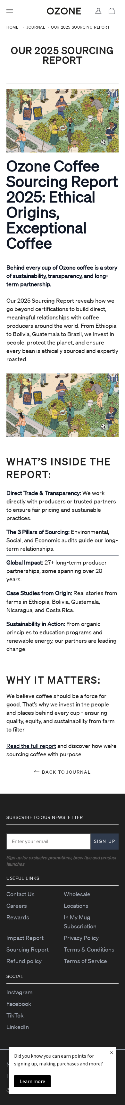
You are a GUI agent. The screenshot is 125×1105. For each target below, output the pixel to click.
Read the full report (31, 745)
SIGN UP (104, 841)
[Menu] (11, 11)
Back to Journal (66, 772)
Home (12, 27)
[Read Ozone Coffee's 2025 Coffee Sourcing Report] (62, 405)
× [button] (111, 1052)
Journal (36, 27)
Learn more (32, 1081)
